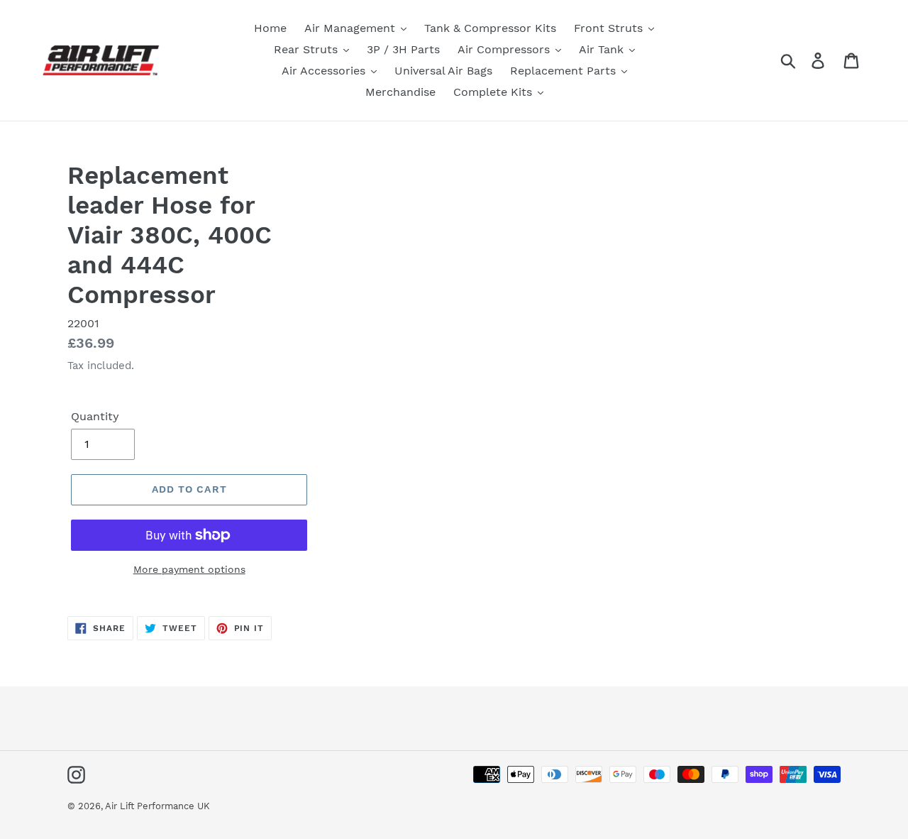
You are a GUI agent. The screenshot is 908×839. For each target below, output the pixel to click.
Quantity (95, 416)
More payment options (189, 569)
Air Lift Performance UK (157, 806)
